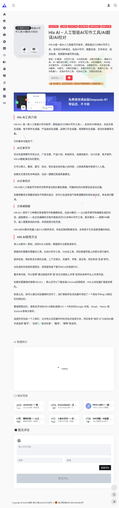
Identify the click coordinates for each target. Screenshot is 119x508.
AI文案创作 (66, 65)
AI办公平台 (53, 26)
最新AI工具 (106, 26)
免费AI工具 (103, 68)
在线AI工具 (81, 71)
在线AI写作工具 (66, 71)
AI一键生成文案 (60, 62)
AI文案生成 (79, 65)
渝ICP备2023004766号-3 (43, 503)
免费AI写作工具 (88, 68)
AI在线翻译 (96, 62)
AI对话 (107, 62)
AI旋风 (21, 244)
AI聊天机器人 (95, 26)
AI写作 (73, 62)
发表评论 (105, 467)
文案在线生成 (95, 71)
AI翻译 (52, 68)
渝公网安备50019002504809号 (71, 503)
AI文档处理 (83, 26)
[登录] (108, 6)
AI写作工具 (72, 26)
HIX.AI (17, 124)
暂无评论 (24, 430)
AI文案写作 (54, 65)
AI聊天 (60, 68)
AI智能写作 (92, 65)
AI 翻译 (63, 26)
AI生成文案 (105, 65)
